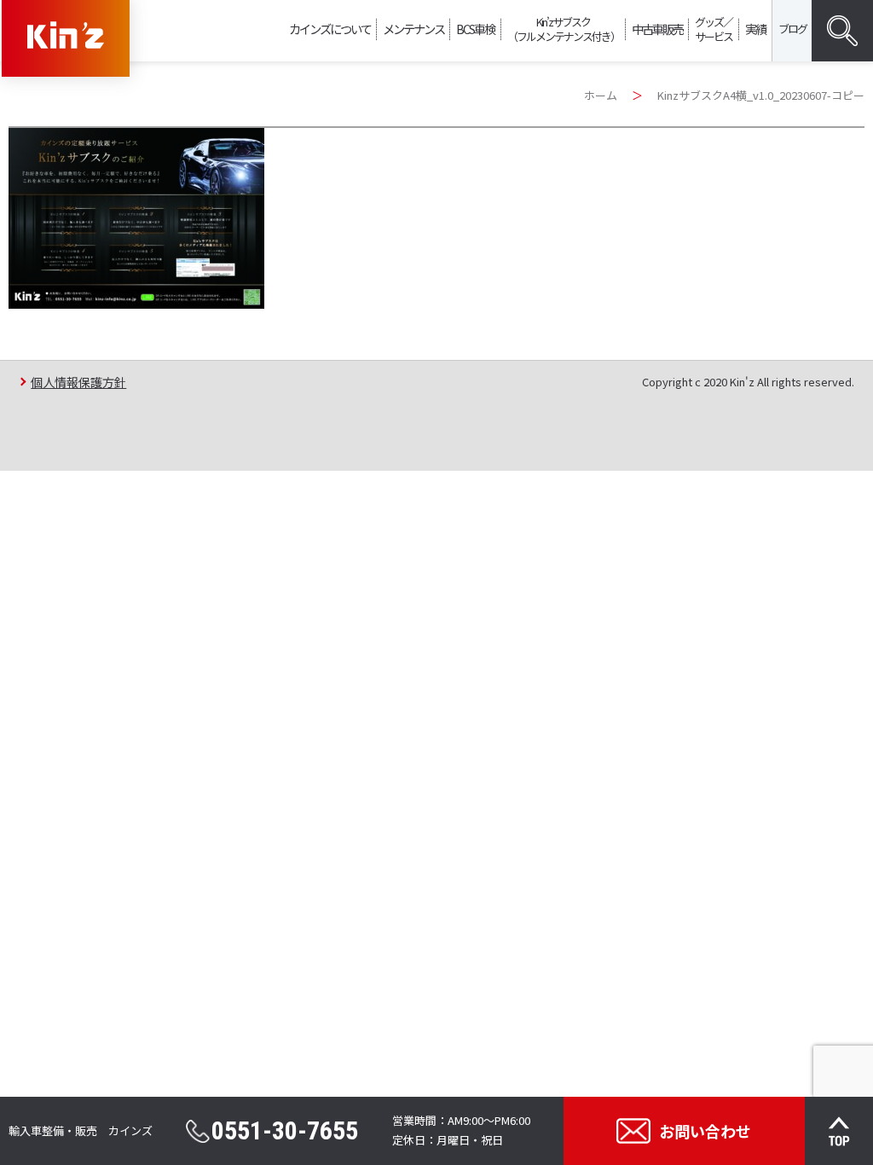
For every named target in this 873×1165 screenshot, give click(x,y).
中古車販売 (657, 29)
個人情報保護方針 (78, 382)
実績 (755, 29)
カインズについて (330, 29)
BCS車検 (475, 29)
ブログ (792, 28)
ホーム (600, 95)
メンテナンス (413, 29)
